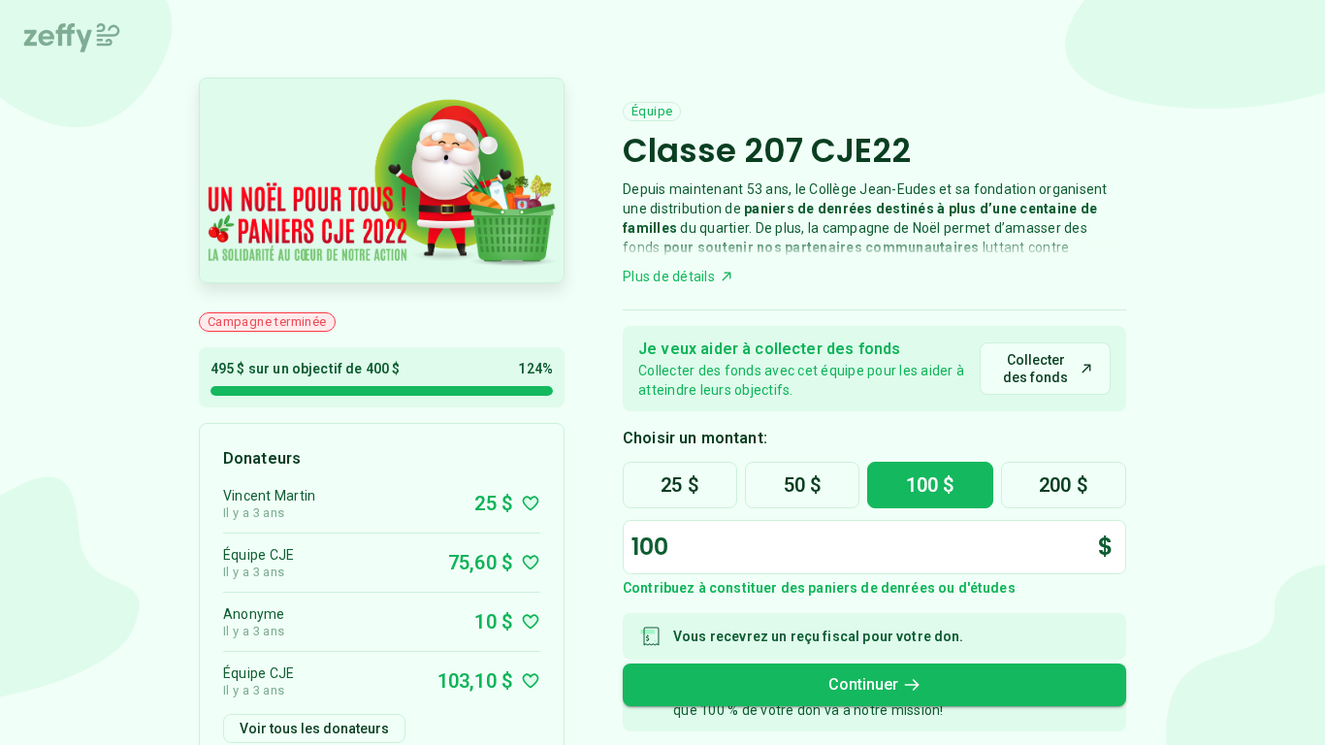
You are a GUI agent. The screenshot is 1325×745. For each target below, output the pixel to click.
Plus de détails (669, 276)
